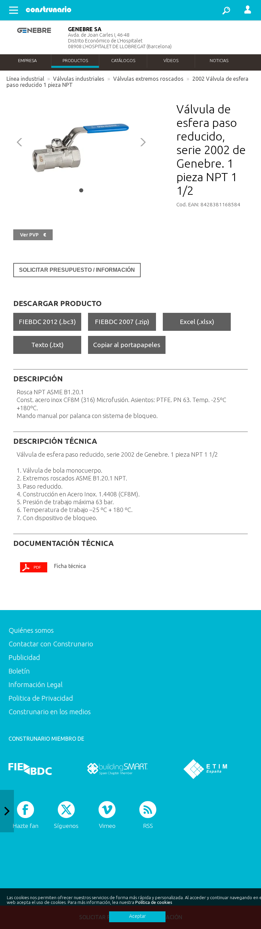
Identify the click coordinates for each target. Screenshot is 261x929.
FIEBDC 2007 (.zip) (122, 321)
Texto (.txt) (47, 344)
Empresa (27, 60)
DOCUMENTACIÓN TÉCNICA (63, 543)
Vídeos (170, 60)
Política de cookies (153, 902)
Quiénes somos (31, 630)
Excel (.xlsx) (197, 321)
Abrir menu (13, 10)
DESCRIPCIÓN (38, 379)
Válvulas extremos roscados (148, 79)
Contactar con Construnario (50, 644)
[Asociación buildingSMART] (117, 769)
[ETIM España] (205, 769)
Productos (75, 60)
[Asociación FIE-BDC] (30, 769)
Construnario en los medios (49, 712)
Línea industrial (25, 79)
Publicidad (24, 657)
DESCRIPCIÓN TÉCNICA (55, 441)
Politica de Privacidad (40, 698)
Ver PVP (33, 235)
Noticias (219, 60)
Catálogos (123, 60)
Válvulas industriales (78, 79)
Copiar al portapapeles (126, 344)
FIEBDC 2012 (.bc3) (47, 321)
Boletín (19, 671)
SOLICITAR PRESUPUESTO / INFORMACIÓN (77, 270)
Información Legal (35, 684)
